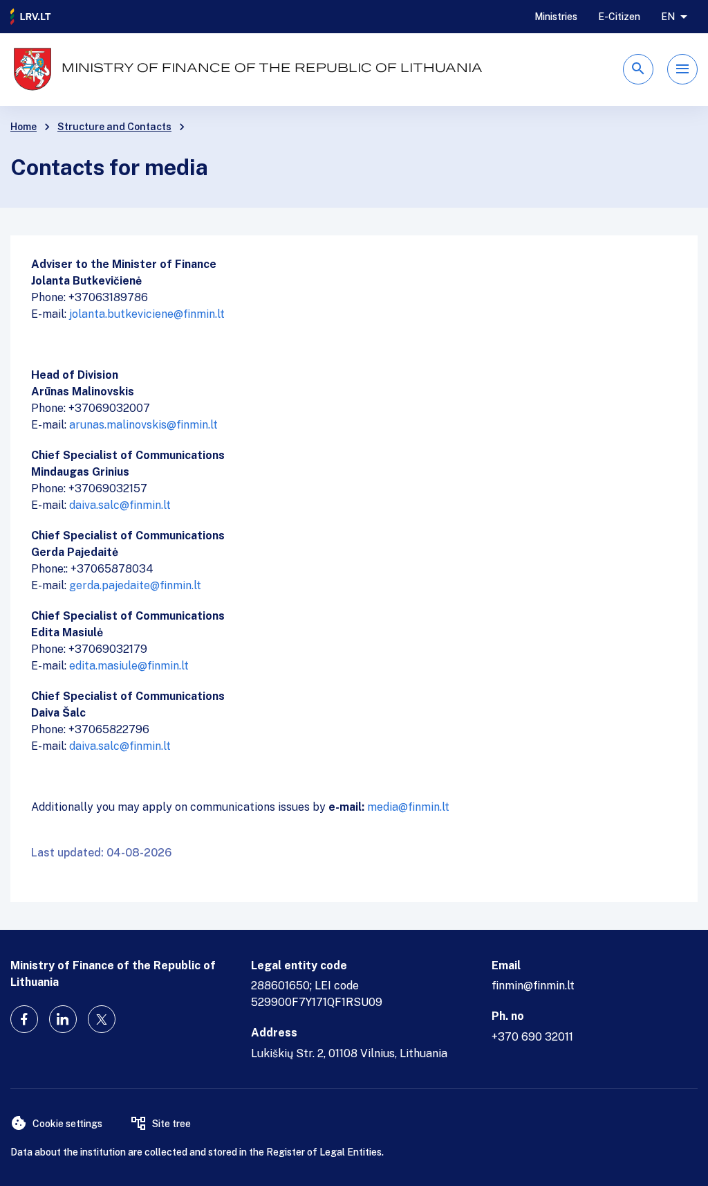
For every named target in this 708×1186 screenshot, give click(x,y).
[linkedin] (63, 1019)
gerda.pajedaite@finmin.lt (135, 585)
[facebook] (24, 1019)
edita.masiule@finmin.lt (129, 665)
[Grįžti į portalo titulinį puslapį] (31, 16)
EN (668, 16)
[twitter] (101, 1019)
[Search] (638, 69)
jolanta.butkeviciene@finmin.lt (147, 314)
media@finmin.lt (408, 807)
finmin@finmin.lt (533, 985)
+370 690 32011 (532, 1036)
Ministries (555, 16)
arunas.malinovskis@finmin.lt (143, 424)
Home (23, 126)
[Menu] (682, 69)
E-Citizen (619, 16)
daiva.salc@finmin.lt (120, 505)
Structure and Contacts (114, 126)
